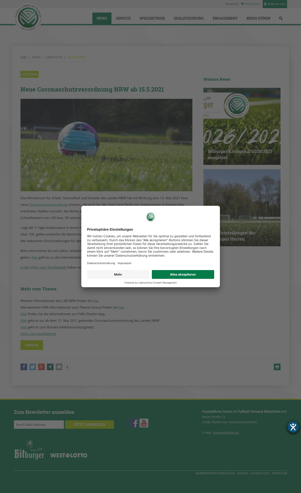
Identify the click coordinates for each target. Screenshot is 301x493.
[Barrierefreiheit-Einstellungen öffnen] (293, 427)
